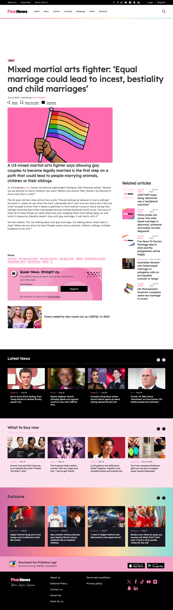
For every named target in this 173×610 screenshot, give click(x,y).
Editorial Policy (58, 583)
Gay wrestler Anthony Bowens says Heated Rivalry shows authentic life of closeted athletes (65, 538)
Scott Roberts (39, 97)
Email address (30, 284)
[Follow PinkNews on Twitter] (129, 582)
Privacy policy (94, 583)
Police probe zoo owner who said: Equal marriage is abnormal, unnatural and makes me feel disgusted (149, 223)
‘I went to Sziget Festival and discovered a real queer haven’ (106, 536)
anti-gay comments (28, 258)
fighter (79, 258)
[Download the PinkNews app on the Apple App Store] (136, 565)
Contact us (56, 589)
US (51, 261)
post (26, 187)
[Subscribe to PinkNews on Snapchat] (129, 589)
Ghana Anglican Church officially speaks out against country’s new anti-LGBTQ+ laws (64, 400)
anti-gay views (66, 258)
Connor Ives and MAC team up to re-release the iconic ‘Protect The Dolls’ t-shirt (25, 468)
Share (15, 102)
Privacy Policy (54, 297)
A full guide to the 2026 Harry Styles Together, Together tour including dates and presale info (106, 468)
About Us (12, 2)
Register (161, 2)
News (46, 11)
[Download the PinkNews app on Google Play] (155, 565)
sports (45, 261)
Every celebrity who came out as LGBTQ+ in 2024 (77, 316)
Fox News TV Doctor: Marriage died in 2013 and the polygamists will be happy (149, 248)
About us (55, 577)
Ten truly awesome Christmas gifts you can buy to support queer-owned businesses (145, 468)
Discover (103, 11)
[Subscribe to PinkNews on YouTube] (149, 582)
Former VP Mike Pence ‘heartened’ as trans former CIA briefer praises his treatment (146, 399)
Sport (11, 60)
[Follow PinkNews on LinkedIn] (139, 2)
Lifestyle (68, 11)
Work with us (41, 2)
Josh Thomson (34, 261)
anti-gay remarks (48, 258)
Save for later (32, 102)
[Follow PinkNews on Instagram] (155, 582)
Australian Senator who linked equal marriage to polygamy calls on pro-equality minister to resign (148, 270)
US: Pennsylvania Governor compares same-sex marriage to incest (149, 293)
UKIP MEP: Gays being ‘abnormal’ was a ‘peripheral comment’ (147, 199)
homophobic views (17, 261)
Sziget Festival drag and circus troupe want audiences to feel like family (25, 537)
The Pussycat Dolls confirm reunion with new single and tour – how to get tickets (64, 468)
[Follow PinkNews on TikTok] (142, 582)
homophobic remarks (95, 258)
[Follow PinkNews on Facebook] (136, 582)
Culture (56, 11)
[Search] (163, 11)
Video (92, 11)
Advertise (25, 2)
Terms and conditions (98, 577)
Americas (12, 258)
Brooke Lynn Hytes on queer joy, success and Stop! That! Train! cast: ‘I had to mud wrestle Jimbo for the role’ (146, 538)
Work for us (56, 601)
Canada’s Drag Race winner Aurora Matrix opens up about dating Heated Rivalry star (105, 399)
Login (150, 2)
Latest (36, 11)
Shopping (80, 11)
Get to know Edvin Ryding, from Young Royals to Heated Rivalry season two (26, 399)
